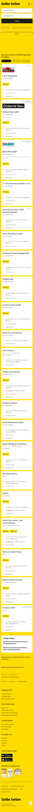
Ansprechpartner (6, 694)
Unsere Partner (7, 720)
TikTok (3, 746)
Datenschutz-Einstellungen (9, 789)
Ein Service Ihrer (8, 805)
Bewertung (16, 61)
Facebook (4, 741)
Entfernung (25, 61)
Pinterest (4, 743)
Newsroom (4, 708)
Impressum (4, 786)
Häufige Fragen (5, 696)
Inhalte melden (5, 792)
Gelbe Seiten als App (7, 710)
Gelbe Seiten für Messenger (9, 713)
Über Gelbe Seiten (8, 704)
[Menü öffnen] (32, 4)
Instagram (4, 738)
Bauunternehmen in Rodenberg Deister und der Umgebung (15, 658)
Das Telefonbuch (6, 727)
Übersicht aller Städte (7, 699)
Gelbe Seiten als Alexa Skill (9, 715)
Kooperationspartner (7, 724)
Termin (14, 531)
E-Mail (6, 84)
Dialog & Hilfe (6, 690)
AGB (21, 789)
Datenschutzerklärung (17, 786)
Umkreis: (5, 27)
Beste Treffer (6, 61)
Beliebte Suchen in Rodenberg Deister (12, 667)
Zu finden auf (6, 734)
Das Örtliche (5, 729)
